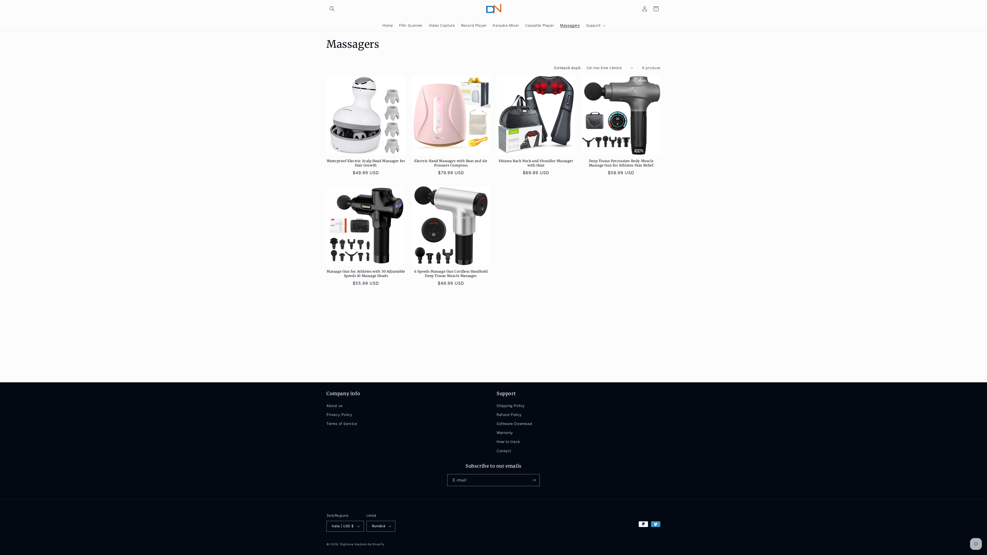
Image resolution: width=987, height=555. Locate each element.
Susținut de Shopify (369, 544)
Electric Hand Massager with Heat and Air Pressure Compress (451, 163)
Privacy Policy (339, 414)
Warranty (505, 432)
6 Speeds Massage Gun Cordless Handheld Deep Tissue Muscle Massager (451, 274)
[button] (332, 8)
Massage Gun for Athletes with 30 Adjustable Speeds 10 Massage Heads (366, 274)
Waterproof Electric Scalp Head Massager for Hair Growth (366, 163)
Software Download (514, 423)
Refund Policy (509, 414)
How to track (508, 441)
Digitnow (347, 544)
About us (334, 405)
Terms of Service (341, 423)
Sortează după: (567, 68)
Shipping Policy (511, 405)
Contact (504, 451)
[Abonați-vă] (534, 480)
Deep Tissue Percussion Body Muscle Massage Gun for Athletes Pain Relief (621, 163)
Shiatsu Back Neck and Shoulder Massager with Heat (536, 163)
